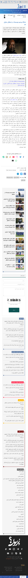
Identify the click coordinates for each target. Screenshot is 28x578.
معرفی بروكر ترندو (20, 485)
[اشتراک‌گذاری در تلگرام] (18, 173)
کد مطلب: (22, 168)
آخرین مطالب (20, 431)
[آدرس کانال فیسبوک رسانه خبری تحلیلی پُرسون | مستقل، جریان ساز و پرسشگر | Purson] (23, 157)
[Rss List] (1, 1)
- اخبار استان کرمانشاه (8, 567)
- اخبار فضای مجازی (8, 569)
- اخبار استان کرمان (19, 570)
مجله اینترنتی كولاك (20, 526)
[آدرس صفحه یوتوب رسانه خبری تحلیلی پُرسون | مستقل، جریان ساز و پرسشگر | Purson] (13, 157)
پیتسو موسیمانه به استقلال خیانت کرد (16, 81)
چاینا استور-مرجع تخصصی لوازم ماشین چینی (15, 500)
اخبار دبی (22, 497)
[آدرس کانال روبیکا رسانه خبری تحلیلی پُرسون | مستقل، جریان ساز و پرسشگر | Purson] (7, 157)
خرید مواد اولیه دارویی (19, 507)
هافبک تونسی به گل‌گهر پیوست (18, 373)
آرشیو (17, 1)
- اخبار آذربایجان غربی (19, 567)
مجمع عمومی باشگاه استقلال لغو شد (17, 361)
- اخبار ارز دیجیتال (9, 570)
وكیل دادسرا (21, 471)
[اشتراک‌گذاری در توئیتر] (21, 173)
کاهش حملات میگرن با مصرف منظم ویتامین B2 (14, 420)
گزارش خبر (22, 504)
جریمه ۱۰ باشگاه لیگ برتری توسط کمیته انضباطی (14, 364)
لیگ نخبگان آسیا (13, 99)
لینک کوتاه (22, 170)
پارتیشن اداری (21, 490)
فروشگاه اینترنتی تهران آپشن (18, 521)
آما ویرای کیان (8, 558)
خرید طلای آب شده (20, 502)
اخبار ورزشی (23, 15)
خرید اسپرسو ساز (20, 487)
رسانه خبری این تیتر (20, 531)
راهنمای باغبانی (21, 476)
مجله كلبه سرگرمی (20, 528)
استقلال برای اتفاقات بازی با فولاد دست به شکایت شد (13, 354)
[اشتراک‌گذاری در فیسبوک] (24, 173)
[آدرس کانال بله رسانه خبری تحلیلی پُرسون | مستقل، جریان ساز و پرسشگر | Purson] (3, 157)
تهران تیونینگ (21, 516)
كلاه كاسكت (21, 524)
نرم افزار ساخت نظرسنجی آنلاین (17, 512)
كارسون (22, 514)
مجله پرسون (20, 400)
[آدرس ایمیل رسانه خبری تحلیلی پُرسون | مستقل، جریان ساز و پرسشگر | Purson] (13, 160)
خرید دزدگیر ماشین (20, 495)
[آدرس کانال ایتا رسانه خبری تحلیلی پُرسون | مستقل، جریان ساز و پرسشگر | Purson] (10, 157)
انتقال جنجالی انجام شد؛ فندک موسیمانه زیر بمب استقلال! (10, 227)
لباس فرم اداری (21, 509)
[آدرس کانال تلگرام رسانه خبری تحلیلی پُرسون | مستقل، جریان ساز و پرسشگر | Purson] (20, 157)
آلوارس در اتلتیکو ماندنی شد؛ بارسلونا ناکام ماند (15, 367)
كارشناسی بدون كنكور (20, 483)
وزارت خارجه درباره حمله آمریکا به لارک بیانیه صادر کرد (14, 345)
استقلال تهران (16, 177)
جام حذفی (23, 180)
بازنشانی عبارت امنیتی (14, 304)
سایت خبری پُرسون (17, 55)
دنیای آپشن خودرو (20, 519)
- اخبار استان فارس (19, 569)
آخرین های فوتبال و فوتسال (17, 352)
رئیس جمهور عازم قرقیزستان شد (17, 341)
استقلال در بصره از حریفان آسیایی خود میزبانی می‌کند (13, 370)
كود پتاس (22, 474)
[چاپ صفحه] (4, 15)
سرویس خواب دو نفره (19, 492)
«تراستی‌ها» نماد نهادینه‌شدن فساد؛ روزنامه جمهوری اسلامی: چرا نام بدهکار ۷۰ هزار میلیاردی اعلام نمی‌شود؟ (14, 322)
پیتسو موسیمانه (10, 177)
